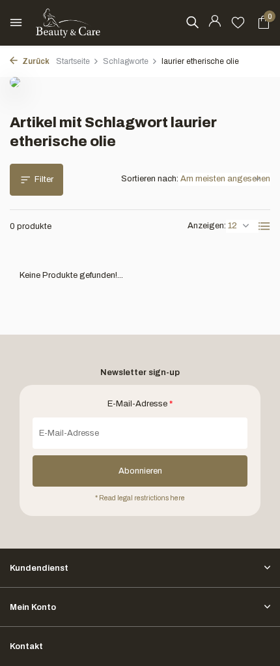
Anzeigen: (207, 225)
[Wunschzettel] (238, 23)
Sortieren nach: (149, 178)
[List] (264, 226)
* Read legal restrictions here (140, 498)
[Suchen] (192, 22)
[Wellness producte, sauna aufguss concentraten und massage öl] (68, 23)
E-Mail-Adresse (140, 403)
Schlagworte (125, 61)
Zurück (35, 61)
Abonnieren (140, 471)
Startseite (73, 61)
